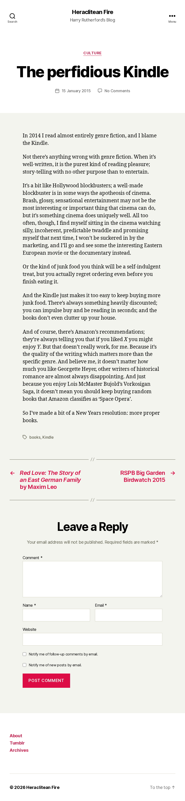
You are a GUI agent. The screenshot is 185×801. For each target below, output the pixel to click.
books (34, 437)
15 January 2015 (76, 90)
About (16, 735)
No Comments (117, 90)
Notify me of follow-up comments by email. (63, 654)
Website (29, 629)
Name (29, 605)
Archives (19, 750)
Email (101, 605)
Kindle (47, 437)
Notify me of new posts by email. (55, 665)
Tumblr (17, 742)
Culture (92, 53)
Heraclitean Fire (92, 12)
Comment (33, 558)
